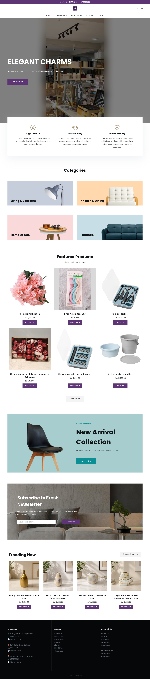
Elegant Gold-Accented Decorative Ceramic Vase (126, 597)
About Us (105, 633)
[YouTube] (27, 8)
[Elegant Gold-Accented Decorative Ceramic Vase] (126, 576)
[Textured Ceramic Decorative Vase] (92, 576)
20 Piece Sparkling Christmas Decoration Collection (29, 375)
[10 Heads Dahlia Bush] (30, 289)
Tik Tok (104, 636)
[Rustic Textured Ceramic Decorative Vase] (58, 576)
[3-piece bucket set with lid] (120, 349)
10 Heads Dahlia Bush (29, 314)
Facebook (105, 645)
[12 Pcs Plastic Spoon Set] (75, 289)
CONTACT (90, 15)
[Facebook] (9, 8)
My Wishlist (59, 639)
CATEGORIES (60, 15)
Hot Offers (58, 648)
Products (58, 633)
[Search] (137, 8)
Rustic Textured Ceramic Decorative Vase (58, 597)
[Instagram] (15, 8)
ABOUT (101, 15)
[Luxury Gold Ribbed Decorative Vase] (24, 576)
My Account (59, 636)
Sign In (57, 645)
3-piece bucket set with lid (120, 374)
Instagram (105, 642)
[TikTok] (21, 8)
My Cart (57, 642)
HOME (48, 15)
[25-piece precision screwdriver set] (75, 349)
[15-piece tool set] (120, 289)
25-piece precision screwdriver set (75, 374)
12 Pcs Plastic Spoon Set (75, 314)
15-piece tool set (120, 314)
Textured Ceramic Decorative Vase (92, 597)
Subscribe (71, 522)
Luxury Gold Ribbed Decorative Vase (24, 597)
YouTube (105, 639)
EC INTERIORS (76, 15)
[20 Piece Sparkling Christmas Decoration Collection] (30, 349)
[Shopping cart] (142, 8)
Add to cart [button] (30, 322)
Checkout (58, 651)
